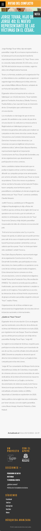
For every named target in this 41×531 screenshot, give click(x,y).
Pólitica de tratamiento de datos (17, 488)
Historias (10, 477)
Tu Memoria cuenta (13, 480)
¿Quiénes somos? (12, 484)
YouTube (8, 509)
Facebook (9, 499)
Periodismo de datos (14, 473)
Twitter (8, 503)
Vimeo (8, 513)
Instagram (9, 506)
